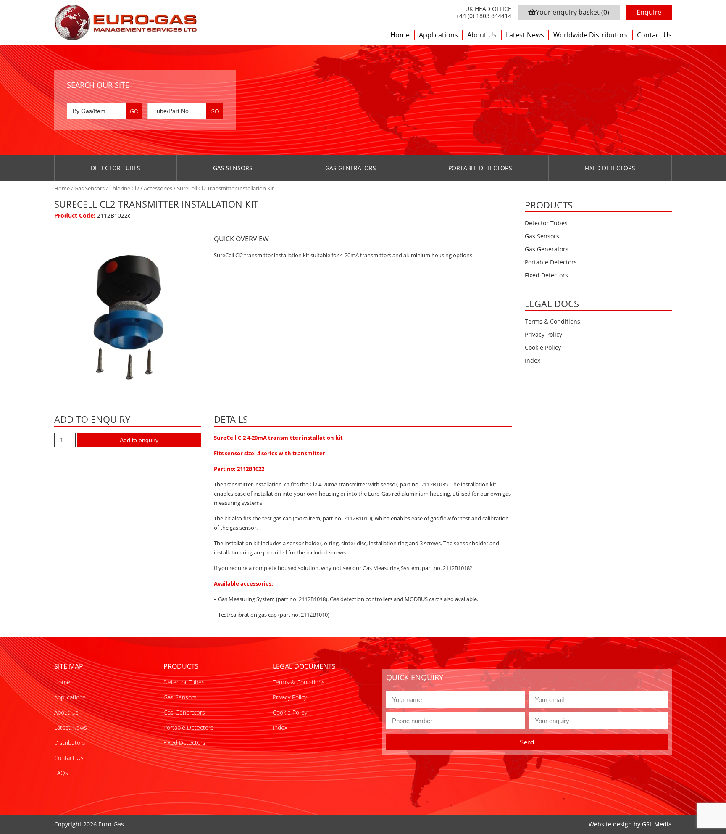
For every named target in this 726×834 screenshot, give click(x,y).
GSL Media (657, 824)
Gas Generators (350, 168)
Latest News (525, 35)
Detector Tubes (115, 168)
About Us (482, 35)
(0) (572, 12)
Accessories (158, 188)
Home (400, 35)
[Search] (134, 111)
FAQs (61, 773)
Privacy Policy (543, 334)
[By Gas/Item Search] (104, 111)
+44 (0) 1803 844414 (483, 16)
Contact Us (654, 35)
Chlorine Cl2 (124, 188)
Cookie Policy (543, 347)
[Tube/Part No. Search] (185, 111)
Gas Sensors (233, 168)
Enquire (649, 12)
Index (532, 360)
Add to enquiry (139, 440)
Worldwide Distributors (590, 35)
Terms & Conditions (552, 321)
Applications (438, 35)
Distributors (69, 743)
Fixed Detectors (610, 168)
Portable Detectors (480, 168)
